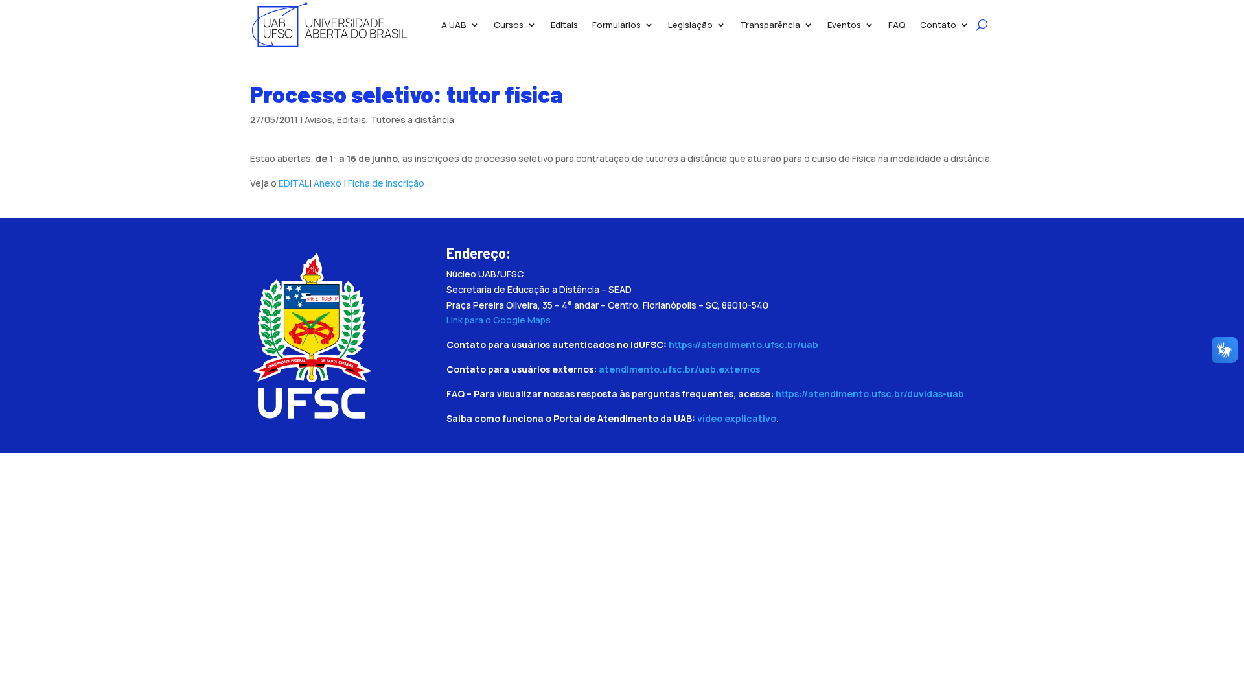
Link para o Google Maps (498, 320)
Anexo (328, 183)
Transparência (770, 24)
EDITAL (294, 183)
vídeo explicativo (736, 418)
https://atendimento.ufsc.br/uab (743, 344)
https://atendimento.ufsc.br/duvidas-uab (870, 394)
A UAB (453, 24)
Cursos (509, 24)
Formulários (616, 24)
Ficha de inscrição (386, 183)
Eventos (844, 24)
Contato (938, 24)
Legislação (690, 24)
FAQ (897, 24)
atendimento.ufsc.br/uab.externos (679, 369)
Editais (564, 24)
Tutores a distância (412, 119)
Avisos (318, 119)
